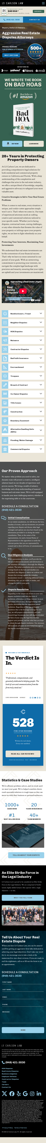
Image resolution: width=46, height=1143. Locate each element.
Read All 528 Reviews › (23, 754)
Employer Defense (9, 1076)
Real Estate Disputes (10, 1071)
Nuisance (14, 340)
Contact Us (34, 20)
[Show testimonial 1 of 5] (30, 697)
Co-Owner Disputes (19, 394)
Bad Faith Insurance (19, 358)
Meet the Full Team (23, 898)
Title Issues (15, 403)
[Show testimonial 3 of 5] (35, 697)
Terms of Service (20, 1128)
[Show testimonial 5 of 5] (39, 697)
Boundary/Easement (19, 421)
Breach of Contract (19, 385)
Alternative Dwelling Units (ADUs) (22, 430)
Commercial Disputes (20, 449)
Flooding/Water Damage (21, 440)
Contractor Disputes (19, 349)
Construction (16, 412)
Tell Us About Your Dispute (26, 855)
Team (4, 1082)
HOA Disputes (16, 331)
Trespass (14, 376)
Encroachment (17, 367)
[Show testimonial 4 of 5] (37, 697)
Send (23, 1030)
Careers (5, 1084)
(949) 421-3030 (13, 20)
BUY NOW (15, 144)
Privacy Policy (7, 1128)
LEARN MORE (34, 144)
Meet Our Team (11, 55)
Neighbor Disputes (18, 323)
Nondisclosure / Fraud (20, 314)
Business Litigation (9, 1074)
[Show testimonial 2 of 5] (32, 697)
